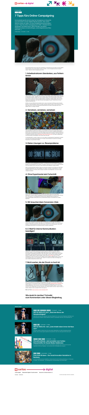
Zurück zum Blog (18, 10)
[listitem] (49, 3)
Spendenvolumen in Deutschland (56, 283)
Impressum (16, 374)
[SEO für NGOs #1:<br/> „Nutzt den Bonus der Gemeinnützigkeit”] (23, 314)
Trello (50, 255)
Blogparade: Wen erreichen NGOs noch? (45, 134)
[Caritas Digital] (34, 369)
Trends (20, 12)
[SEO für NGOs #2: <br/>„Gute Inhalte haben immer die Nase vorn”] (23, 328)
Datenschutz (21, 374)
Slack (52, 255)
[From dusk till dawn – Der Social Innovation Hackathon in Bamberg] (23, 357)
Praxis (16, 12)
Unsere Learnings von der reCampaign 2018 (40, 289)
